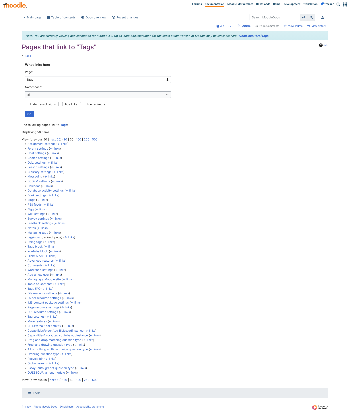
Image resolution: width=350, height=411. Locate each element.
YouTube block (38, 251)
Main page (34, 17)
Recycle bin (35, 358)
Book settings (37, 195)
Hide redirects (95, 104)
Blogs (31, 200)
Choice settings (38, 158)
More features (37, 321)
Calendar (34, 186)
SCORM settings (39, 181)
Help (325, 45)
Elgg (31, 209)
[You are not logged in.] (323, 17)
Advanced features (41, 260)
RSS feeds (35, 204)
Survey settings (38, 218)
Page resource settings (43, 307)
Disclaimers (66, 406)
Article (246, 25)
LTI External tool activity (44, 326)
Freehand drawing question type (50, 344)
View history (319, 25)
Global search (37, 363)
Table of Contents (40, 284)
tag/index (34, 237)
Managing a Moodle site (44, 279)
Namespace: (33, 87)
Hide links (70, 104)
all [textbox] (28, 94)
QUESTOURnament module (46, 372)
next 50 (55, 139)
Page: (29, 72)
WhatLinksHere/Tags (253, 36)
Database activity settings (46, 190)
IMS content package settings (48, 302)
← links (62, 144)
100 (78, 139)
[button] (345, 4)
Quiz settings (37, 162)
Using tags (35, 242)
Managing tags (38, 232)
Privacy (26, 406)
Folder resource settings (44, 298)
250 (86, 139)
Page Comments (269, 25)
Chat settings (37, 153)
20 (65, 139)
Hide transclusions (43, 104)
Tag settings (36, 316)
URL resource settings (43, 312)
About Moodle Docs (45, 406)
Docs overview (96, 17)
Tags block (35, 246)
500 (95, 139)
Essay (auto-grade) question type (51, 368)
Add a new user (38, 274)
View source (295, 25)
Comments (35, 265)
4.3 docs (225, 26)
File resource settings (42, 293)
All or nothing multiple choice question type (58, 349)
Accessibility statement (90, 406)
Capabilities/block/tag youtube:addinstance (58, 335)
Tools (36, 393)
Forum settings (38, 148)
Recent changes (127, 17)
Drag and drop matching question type (54, 340)
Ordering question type (43, 354)
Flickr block (36, 256)
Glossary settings (39, 172)
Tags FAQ (34, 288)
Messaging (35, 176)
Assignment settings (41, 144)
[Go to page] (304, 17)
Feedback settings (40, 223)
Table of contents (63, 17)
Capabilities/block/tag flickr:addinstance (55, 330)
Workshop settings (40, 270)
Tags (28, 55)
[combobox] (98, 79)
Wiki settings (36, 214)
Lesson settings (38, 167)
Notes (32, 228)
